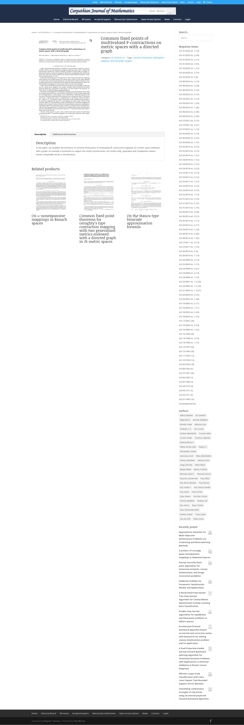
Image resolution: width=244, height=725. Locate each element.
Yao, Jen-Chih (185, 519)
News (182, 2)
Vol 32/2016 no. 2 (187, 190)
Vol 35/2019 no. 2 (187, 151)
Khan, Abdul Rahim (203, 456)
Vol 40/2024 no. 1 (187, 81)
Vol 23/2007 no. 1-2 (188, 281)
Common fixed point (142, 57)
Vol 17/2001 (184, 320)
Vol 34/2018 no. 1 (187, 159)
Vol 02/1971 (184, 395)
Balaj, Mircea (185, 420)
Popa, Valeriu (185, 496)
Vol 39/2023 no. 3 (187, 94)
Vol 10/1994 (184, 360)
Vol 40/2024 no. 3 (187, 90)
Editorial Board (106, 2)
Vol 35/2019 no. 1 (187, 155)
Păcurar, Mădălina (187, 501)
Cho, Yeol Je (199, 429)
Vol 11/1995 (184, 355)
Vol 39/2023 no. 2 (187, 98)
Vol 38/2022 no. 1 (187, 107)
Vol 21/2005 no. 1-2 (188, 290)
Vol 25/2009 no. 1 (187, 264)
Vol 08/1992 (184, 368)
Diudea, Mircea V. (187, 442)
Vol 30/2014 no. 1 (187, 220)
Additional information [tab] (64, 134)
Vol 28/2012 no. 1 (187, 238)
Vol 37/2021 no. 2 (187, 125)
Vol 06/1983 (184, 377)
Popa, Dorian (197, 492)
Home (95, 2)
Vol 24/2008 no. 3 (187, 268)
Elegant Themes (52, 721)
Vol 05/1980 (184, 382)
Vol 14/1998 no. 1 (187, 342)
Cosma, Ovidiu (186, 438)
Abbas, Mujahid (186, 415)
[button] (90, 40)
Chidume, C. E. (185, 429)
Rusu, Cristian (197, 505)
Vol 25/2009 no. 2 (187, 259)
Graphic (128, 61)
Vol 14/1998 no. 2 (187, 338)
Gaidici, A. (203, 447)
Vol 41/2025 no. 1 (187, 50)
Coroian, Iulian (205, 433)
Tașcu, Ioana (200, 514)
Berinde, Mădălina (200, 420)
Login (198, 2)
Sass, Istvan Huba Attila (189, 510)
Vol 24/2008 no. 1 (187, 277)
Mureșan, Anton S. (187, 474)
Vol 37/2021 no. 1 (187, 129)
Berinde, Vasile (186, 424)
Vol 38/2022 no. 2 (187, 111)
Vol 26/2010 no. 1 (187, 255)
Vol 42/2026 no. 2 (187, 72)
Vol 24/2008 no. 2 (187, 273)
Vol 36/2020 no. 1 (187, 142)
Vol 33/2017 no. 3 (187, 172)
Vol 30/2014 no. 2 (187, 216)
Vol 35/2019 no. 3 (187, 146)
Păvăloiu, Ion (202, 501)
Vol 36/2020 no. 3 (187, 133)
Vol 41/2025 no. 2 (187, 55)
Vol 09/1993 (184, 364)
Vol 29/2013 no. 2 (187, 225)
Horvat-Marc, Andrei (188, 451)
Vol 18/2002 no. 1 (187, 316)
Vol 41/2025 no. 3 (187, 59)
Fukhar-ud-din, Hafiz (188, 447)
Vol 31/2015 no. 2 (187, 203)
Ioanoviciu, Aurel (186, 456)
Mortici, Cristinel (200, 469)
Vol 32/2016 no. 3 (187, 186)
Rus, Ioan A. (184, 505)
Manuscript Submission (149, 2)
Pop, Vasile (184, 492)
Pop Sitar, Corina (200, 496)
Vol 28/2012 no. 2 (187, 233)
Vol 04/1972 (184, 386)
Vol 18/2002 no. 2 (187, 312)
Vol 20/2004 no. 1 (187, 299)
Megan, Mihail (185, 469)
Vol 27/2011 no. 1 (187, 246)
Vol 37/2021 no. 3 (187, 120)
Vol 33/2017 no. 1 (187, 181)
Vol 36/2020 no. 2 (187, 138)
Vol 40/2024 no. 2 (187, 85)
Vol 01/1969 (184, 399)
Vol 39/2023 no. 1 (187, 103)
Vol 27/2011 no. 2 (187, 242)
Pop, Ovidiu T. (185, 487)
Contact (190, 2)
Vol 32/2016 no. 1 (45, 32)
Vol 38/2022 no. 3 (187, 116)
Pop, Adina (205, 478)
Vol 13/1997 (184, 347)
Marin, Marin (200, 465)
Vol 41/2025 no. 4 (187, 64)
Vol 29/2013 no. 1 (187, 229)
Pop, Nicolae (204, 483)
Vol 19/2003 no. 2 (187, 303)
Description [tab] (40, 134)
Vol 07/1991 (184, 373)
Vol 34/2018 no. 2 (187, 164)
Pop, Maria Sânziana (188, 483)
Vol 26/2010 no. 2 (187, 251)
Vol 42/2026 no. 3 (187, 77)
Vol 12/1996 (184, 351)
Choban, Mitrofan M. (188, 433)
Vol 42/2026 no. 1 (187, 68)
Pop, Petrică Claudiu (202, 487)
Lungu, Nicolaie (186, 465)
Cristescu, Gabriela (202, 438)
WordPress (79, 721)
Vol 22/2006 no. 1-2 (188, 286)
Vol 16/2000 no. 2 (187, 325)
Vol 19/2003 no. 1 (187, 307)
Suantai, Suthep (186, 514)
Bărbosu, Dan (200, 424)
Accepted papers (131, 2)
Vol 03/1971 (184, 390)
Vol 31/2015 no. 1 (187, 207)
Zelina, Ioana (198, 519)
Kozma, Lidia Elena (187, 460)
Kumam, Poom (203, 460)
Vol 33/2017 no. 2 (187, 177)
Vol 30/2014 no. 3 (187, 212)
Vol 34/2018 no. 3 (187, 168)
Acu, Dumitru (200, 415)
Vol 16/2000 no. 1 (187, 329)
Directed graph (117, 61)
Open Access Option (169, 2)
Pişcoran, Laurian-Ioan (189, 478)
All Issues (118, 2)
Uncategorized (186, 403)
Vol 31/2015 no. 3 (187, 199)
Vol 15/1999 (184, 334)
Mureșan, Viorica (204, 474)
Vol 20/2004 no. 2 (187, 294)
